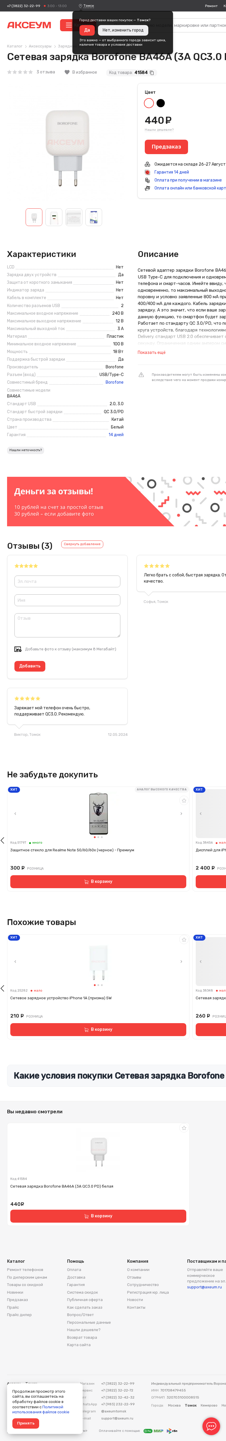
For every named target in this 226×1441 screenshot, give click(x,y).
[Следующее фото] (181, 813)
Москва (174, 1405)
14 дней (116, 435)
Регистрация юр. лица (148, 1292)
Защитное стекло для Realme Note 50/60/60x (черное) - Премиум (72, 850)
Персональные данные (89, 1322)
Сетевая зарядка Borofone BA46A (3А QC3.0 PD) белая (61, 1186)
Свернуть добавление (82, 544)
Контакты (136, 1307)
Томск (89, 6)
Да (87, 30)
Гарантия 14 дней (171, 172)
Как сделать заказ (84, 1307)
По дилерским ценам (27, 1277)
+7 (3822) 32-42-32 (117, 1397)
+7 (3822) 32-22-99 (23, 6)
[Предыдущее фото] (15, 813)
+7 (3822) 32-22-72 (117, 1390)
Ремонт (211, 6)
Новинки (15, 1292)
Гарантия (76, 1284)
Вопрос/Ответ (80, 1315)
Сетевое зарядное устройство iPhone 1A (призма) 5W (61, 998)
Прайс (13, 1307)
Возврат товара (82, 1337)
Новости (135, 1299)
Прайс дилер (19, 1315)
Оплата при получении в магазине (188, 180)
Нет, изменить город (123, 30)
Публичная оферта (85, 1299)
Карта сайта (79, 1345)
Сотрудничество (143, 1284)
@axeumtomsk (113, 1411)
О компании (138, 1269)
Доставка (76, 1277)
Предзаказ (17, 1299)
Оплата (74, 1269)
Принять (25, 1423)
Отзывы (134, 1277)
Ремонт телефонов (25, 1269)
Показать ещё (152, 352)
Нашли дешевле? (159, 130)
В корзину (101, 881)
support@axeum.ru (204, 1287)
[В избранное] (184, 800)
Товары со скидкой (25, 1284)
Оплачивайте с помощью (120, 1431)
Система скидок (82, 1292)
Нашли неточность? (25, 450)
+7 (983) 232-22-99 (118, 1404)
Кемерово (209, 1405)
